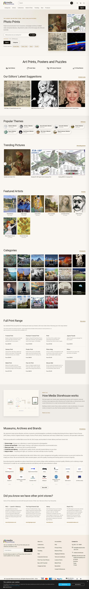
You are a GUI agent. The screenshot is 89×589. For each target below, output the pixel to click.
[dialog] (44, 584)
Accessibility (58, 541)
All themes (83, 121)
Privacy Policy (58, 547)
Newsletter (57, 566)
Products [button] (47, 7)
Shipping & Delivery (60, 553)
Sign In (82, 7)
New (42, 7)
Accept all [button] (64, 584)
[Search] (71, 3)
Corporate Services (43, 557)
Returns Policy (58, 550)
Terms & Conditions (60, 557)
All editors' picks (81, 77)
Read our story (46, 412)
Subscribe (28, 550)
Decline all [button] (78, 584)
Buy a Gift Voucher (42, 563)
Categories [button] (7, 7)
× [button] (87, 581)
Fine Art (36, 46)
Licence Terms (58, 560)
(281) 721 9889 (77, 544)
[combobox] (44, 3)
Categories (15, 42)
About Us (40, 541)
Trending (36, 7)
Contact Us (75, 541)
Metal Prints (58, 563)
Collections (21, 7)
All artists (83, 191)
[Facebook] (77, 579)
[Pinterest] (81, 579)
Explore (7, 42)
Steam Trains (24, 46)
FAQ (56, 544)
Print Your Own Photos (43, 560)
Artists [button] (14, 7)
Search (33, 34)
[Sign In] (83, 3)
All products (82, 321)
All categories (82, 251)
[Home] (10, 3)
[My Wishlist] (77, 3)
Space (31, 46)
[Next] (87, 95)
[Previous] (1, 95)
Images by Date (42, 566)
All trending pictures (81, 145)
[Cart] (80, 3)
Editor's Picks (29, 7)
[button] (29, 587)
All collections (82, 429)
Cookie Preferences (60, 569)
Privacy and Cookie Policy (14, 585)
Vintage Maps (16, 46)
